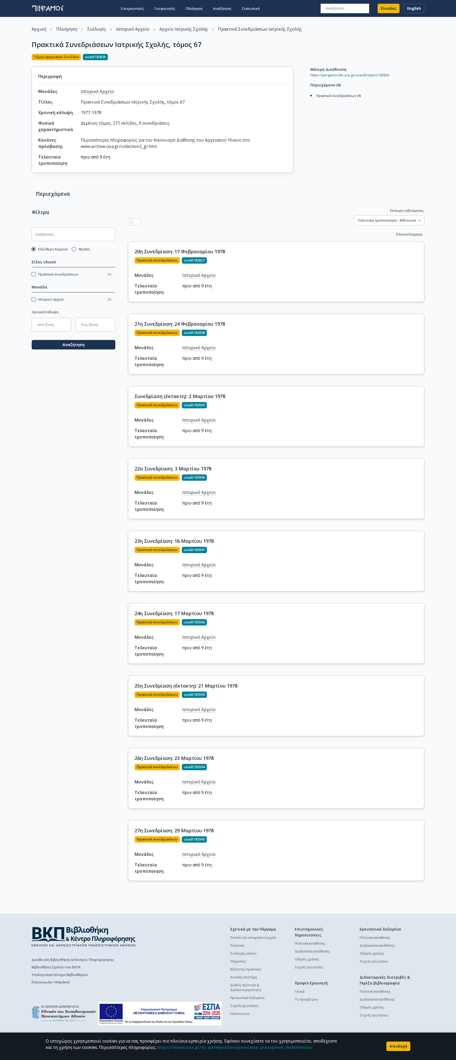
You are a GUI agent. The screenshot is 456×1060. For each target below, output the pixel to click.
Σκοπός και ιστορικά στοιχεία (253, 937)
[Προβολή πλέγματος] (138, 222)
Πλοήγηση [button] (194, 8)
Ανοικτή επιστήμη (243, 977)
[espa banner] (159, 1013)
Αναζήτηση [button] (222, 8)
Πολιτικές (237, 945)
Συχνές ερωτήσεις (244, 1005)
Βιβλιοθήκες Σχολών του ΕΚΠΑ (56, 967)
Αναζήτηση (73, 344)
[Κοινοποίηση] (291, 57)
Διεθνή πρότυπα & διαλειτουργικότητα (245, 987)
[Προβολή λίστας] (131, 222)
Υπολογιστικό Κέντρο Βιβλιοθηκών (60, 974)
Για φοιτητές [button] (165, 8)
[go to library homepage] (83, 936)
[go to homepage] (48, 8)
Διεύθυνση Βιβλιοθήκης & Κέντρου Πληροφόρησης (73, 959)
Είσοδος (388, 8)
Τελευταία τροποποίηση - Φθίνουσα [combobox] (387, 220)
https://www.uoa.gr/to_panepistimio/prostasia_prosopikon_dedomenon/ (235, 1047)
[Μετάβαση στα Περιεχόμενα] (309, 101)
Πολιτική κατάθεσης (310, 943)
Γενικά (300, 991)
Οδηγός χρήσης (307, 959)
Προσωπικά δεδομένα (247, 998)
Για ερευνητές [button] (132, 8)
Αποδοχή (398, 1046)
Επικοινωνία (239, 1013)
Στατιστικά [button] (251, 8)
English (414, 8)
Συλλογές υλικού (243, 953)
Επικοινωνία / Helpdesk (51, 982)
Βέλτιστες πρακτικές (245, 969)
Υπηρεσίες (238, 961)
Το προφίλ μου (306, 999)
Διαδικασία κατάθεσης (312, 951)
